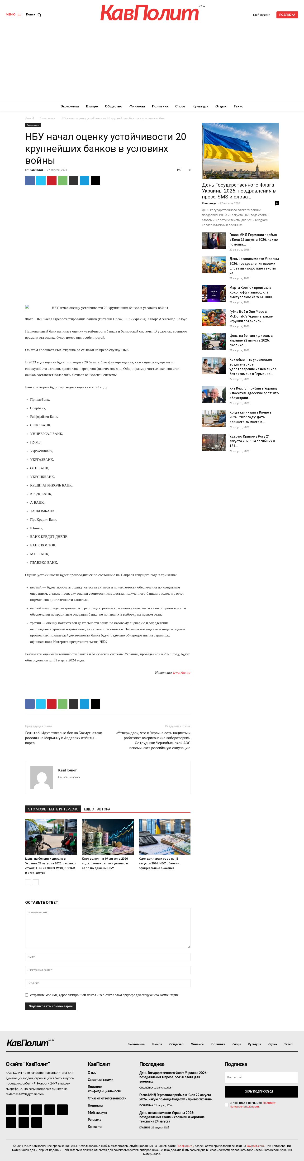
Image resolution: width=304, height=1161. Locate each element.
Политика (146, 1105)
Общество (145, 1087)
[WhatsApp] (62, 180)
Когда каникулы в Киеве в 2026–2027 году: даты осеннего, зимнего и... (250, 417)
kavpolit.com (255, 1146)
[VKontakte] (24, 1122)
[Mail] (36, 1109)
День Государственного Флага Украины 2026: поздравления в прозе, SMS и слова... (239, 191)
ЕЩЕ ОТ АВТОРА (97, 809)
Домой (29, 118)
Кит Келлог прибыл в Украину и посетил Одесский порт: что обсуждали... (254, 393)
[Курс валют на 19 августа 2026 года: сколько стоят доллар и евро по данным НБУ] (108, 837)
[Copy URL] (95, 180)
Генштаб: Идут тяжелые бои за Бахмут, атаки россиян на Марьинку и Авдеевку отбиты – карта (63, 738)
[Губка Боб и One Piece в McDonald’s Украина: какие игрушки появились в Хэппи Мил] (214, 317)
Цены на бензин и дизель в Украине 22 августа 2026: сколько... (251, 340)
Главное (144, 1127)
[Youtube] (36, 1122)
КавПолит (36, 170)
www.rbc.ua (181, 672)
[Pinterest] (52, 180)
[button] (34, 15)
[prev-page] (28, 882)
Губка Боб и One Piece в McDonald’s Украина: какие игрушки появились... (251, 316)
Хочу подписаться (259, 1091)
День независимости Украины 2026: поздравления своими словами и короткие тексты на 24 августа (172, 1117)
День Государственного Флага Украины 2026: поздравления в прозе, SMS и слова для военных (173, 1077)
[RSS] (49, 1109)
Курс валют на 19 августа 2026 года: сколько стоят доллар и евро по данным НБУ (105, 863)
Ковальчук (209, 203)
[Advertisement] (152, 65)
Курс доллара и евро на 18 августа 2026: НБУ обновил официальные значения (159, 863)
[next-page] (36, 882)
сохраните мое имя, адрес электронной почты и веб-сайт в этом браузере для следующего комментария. (104, 995)
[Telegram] (84, 180)
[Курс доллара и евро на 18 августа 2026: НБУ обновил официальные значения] (164, 837)
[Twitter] (41, 180)
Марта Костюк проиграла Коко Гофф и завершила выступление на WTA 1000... (252, 292)
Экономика (47, 118)
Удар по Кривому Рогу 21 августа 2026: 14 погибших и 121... (252, 441)
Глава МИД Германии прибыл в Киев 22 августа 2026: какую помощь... (253, 239)
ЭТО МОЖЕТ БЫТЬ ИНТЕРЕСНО (53, 809)
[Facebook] (30, 180)
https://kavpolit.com (69, 777)
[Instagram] (24, 1109)
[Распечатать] (73, 180)
